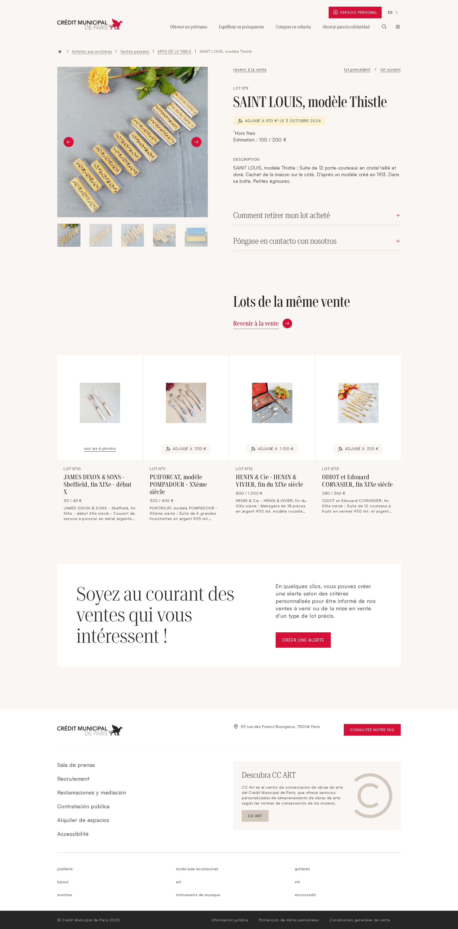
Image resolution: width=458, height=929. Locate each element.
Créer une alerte (306, 641)
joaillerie (65, 868)
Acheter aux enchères (92, 51)
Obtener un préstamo (188, 26)
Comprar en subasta (293, 26)
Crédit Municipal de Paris (398, 27)
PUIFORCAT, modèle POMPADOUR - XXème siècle (178, 484)
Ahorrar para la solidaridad (346, 26)
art (178, 881)
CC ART (258, 817)
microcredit (305, 894)
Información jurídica (230, 920)
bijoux (62, 881)
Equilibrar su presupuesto (241, 26)
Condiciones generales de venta (359, 920)
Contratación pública (83, 806)
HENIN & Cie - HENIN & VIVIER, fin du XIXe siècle (269, 480)
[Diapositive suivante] (196, 142)
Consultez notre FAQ (375, 731)
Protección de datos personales (289, 920)
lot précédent (357, 69)
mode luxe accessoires (197, 868)
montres (64, 894)
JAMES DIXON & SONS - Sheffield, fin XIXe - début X (98, 484)
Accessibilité (73, 833)
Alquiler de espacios (83, 820)
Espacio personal (360, 13)
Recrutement (73, 778)
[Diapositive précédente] (69, 142)
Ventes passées (134, 51)
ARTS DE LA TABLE (174, 51)
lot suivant (391, 69)
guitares (302, 868)
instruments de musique (198, 894)
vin (297, 881)
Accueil (60, 51)
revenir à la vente (250, 69)
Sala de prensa (76, 765)
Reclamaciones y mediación (91, 792)
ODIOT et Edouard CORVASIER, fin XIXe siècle (357, 480)
